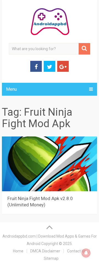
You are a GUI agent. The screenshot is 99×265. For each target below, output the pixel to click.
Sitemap (51, 258)
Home (18, 251)
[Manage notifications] (86, 253)
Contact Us (76, 251)
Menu (11, 89)
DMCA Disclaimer (45, 251)
